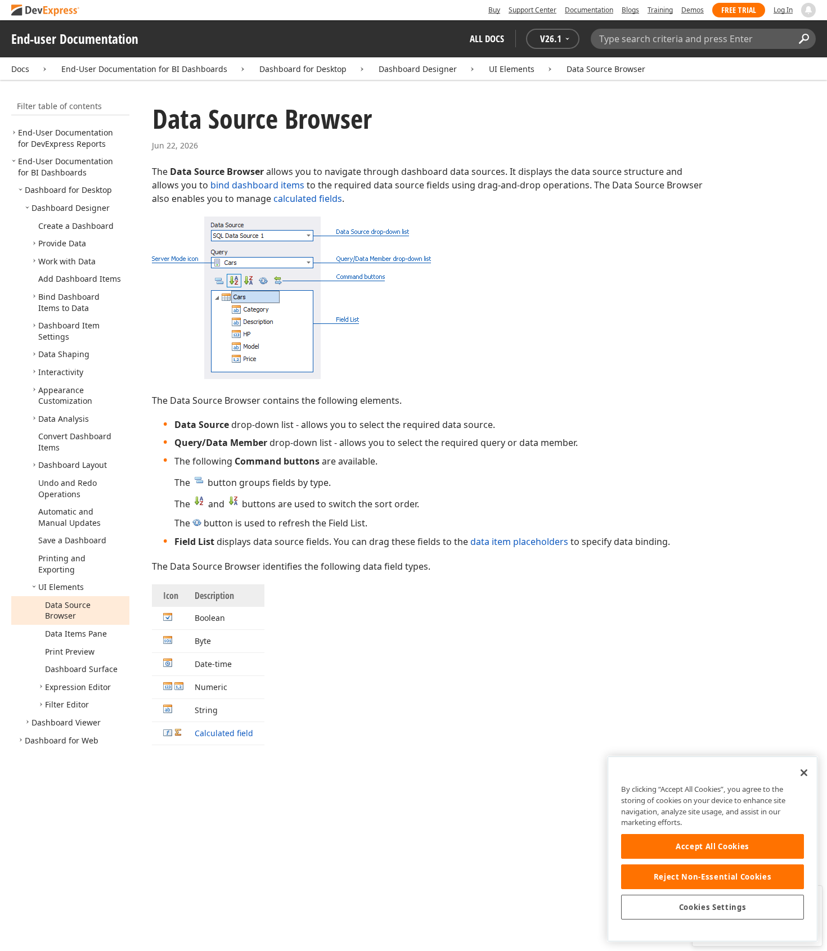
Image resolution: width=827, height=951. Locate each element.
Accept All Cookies (712, 846)
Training (660, 10)
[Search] (804, 39)
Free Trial (738, 9)
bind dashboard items (257, 185)
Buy (494, 10)
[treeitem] (65, 138)
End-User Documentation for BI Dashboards (144, 69)
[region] (712, 849)
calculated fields (307, 198)
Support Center (532, 10)
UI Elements (511, 69)
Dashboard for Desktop (303, 69)
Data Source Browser (606, 69)
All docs (487, 38)
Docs (20, 69)
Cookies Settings (713, 907)
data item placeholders (519, 541)
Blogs (630, 10)
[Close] (804, 772)
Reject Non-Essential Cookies (712, 877)
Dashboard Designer (418, 69)
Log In (783, 10)
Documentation (589, 10)
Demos (692, 10)
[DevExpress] (45, 11)
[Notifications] (808, 10)
